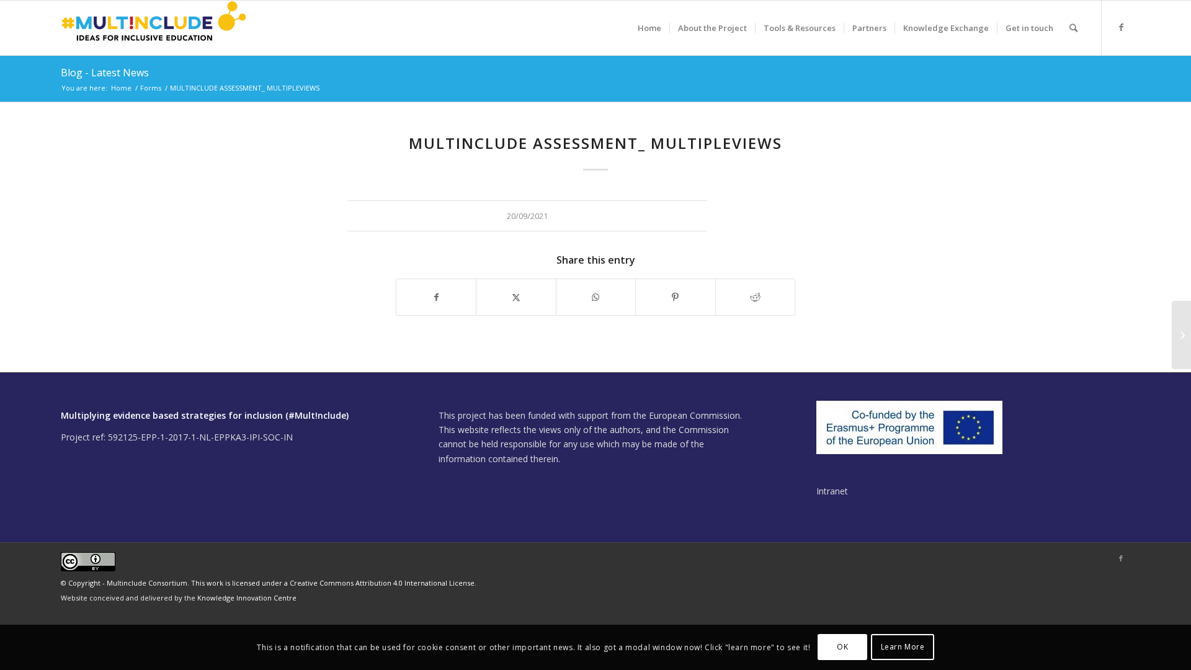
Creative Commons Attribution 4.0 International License (382, 582)
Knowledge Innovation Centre (247, 597)
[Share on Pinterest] (675, 297)
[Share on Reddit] (755, 297)
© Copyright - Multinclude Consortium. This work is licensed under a (175, 582)
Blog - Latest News (105, 72)
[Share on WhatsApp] (595, 297)
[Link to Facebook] (1121, 27)
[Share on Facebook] (436, 297)
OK (842, 646)
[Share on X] (515, 297)
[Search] (1073, 28)
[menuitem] (649, 28)
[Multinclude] (154, 28)
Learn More (903, 646)
